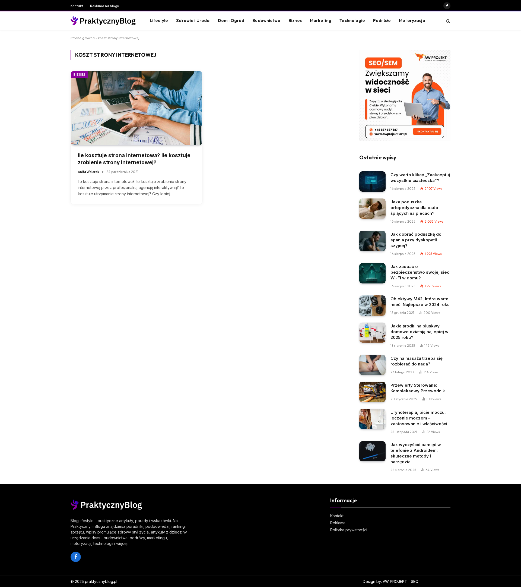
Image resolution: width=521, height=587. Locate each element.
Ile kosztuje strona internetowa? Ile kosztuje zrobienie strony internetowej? (134, 159)
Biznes (295, 20)
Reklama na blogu (104, 6)
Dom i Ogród (231, 20)
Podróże (382, 20)
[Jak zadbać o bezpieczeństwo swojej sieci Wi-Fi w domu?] (372, 273)
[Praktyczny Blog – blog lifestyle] (103, 20)
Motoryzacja (412, 20)
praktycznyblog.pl (101, 581)
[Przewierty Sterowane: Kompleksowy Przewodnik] (372, 392)
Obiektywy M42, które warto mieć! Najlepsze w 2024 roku (420, 301)
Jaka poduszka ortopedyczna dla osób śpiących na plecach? (414, 207)
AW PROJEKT (395, 581)
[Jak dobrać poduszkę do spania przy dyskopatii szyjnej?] (372, 241)
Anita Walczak (88, 172)
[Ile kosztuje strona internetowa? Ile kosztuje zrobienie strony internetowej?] (136, 108)
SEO (414, 581)
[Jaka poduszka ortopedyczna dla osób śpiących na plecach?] (372, 208)
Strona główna (83, 38)
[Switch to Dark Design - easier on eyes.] (447, 21)
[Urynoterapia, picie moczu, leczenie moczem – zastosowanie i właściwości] (372, 419)
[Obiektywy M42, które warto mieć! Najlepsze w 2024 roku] (372, 305)
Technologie (352, 20)
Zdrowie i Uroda (192, 20)
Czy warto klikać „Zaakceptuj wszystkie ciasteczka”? (420, 177)
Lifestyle (159, 20)
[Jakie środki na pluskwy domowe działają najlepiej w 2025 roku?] (372, 333)
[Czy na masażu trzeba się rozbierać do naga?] (372, 365)
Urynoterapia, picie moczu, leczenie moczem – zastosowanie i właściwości (418, 418)
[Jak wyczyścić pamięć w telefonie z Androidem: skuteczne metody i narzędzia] (372, 451)
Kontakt (77, 6)
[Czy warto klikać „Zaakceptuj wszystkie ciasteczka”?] (372, 181)
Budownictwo (266, 20)
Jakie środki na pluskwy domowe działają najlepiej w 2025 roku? (419, 331)
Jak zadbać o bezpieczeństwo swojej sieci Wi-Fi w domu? (420, 272)
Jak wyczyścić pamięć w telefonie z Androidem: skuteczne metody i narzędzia (415, 453)
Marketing (320, 20)
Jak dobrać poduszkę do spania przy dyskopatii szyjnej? (415, 240)
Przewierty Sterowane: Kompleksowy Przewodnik (417, 388)
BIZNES (79, 75)
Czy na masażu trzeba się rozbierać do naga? (416, 361)
